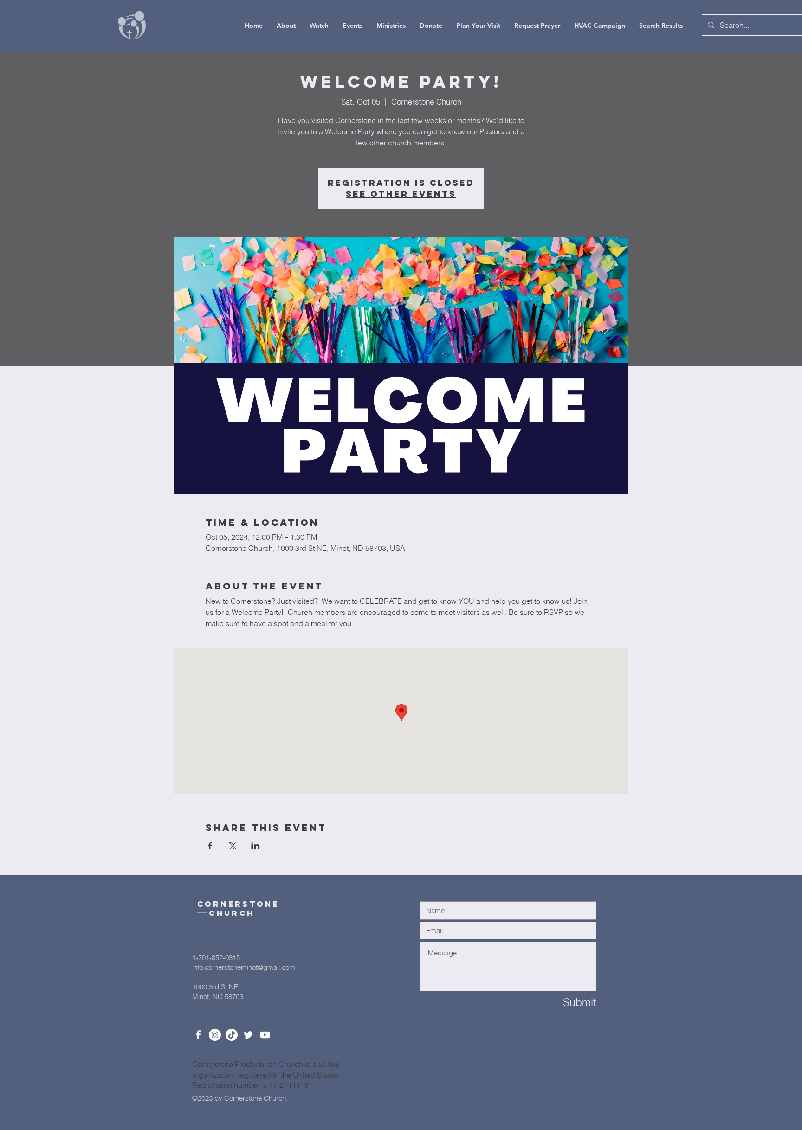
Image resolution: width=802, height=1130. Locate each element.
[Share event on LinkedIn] (255, 845)
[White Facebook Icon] (198, 1035)
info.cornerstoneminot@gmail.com (243, 967)
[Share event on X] (232, 845)
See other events (401, 194)
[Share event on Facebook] (210, 845)
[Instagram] (215, 1035)
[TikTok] (232, 1035)
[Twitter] (248, 1035)
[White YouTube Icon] (265, 1035)
